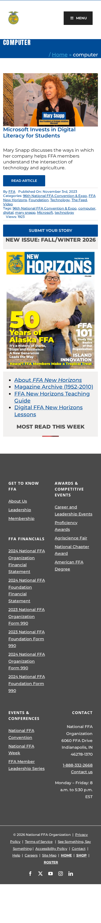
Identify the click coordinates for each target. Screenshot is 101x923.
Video (8, 204)
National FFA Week (21, 750)
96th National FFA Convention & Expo (55, 196)
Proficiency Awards (66, 526)
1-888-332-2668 (78, 765)
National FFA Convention (21, 734)
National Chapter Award (72, 550)
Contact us (82, 771)
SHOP (81, 855)
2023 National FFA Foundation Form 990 (26, 638)
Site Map (49, 855)
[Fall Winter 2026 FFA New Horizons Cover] (50, 252)
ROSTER (51, 862)
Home (60, 55)
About (48, 380)
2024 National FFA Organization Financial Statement (26, 561)
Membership (21, 518)
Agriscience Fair (71, 538)
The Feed (79, 200)
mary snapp (25, 212)
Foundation (39, 200)
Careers (31, 855)
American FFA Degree (69, 566)
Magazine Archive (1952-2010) (53, 387)
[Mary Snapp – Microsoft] (50, 76)
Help (16, 855)
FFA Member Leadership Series (26, 765)
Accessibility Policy (51, 848)
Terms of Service (38, 841)
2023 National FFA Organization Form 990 (26, 616)
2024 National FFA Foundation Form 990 (26, 683)
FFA (11, 191)
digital (8, 212)
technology (64, 212)
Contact (79, 848)
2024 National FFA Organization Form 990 (26, 661)
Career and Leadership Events (73, 511)
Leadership (19, 509)
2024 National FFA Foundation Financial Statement (26, 590)
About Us (17, 501)
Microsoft (45, 212)
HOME (66, 855)
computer (86, 208)
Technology (60, 200)
